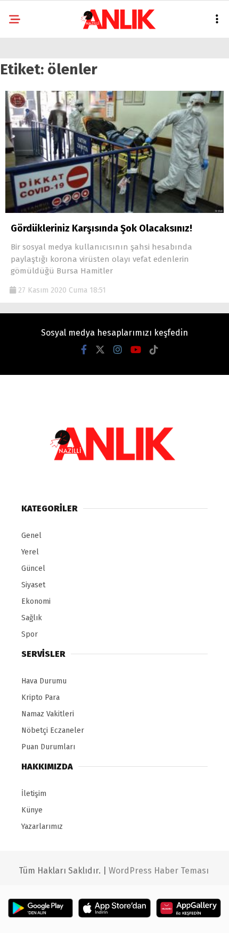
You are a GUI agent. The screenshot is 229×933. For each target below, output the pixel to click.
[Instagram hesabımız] (117, 350)
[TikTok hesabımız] (154, 350)
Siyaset (33, 584)
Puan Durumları (48, 746)
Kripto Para (40, 697)
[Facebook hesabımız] (84, 350)
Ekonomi (36, 601)
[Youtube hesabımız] (135, 350)
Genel (31, 535)
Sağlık (31, 617)
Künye (32, 810)
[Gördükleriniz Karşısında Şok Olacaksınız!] (114, 210)
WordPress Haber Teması (159, 871)
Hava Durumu (44, 681)
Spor (29, 634)
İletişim (33, 793)
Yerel (30, 552)
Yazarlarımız (42, 826)
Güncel (33, 568)
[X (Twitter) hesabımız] (100, 350)
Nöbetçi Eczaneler (52, 730)
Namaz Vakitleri (47, 713)
